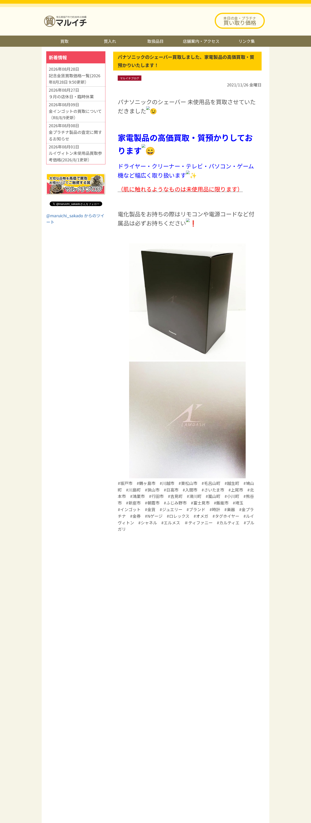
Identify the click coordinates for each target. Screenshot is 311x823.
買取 (64, 41)
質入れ (110, 41)
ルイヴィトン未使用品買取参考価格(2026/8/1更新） (75, 156)
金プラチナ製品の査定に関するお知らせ (75, 135)
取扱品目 (155, 41)
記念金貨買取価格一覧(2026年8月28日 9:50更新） (74, 78)
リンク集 (246, 41)
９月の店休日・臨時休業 (71, 96)
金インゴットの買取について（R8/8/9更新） (75, 114)
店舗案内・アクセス (201, 41)
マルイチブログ (129, 78)
